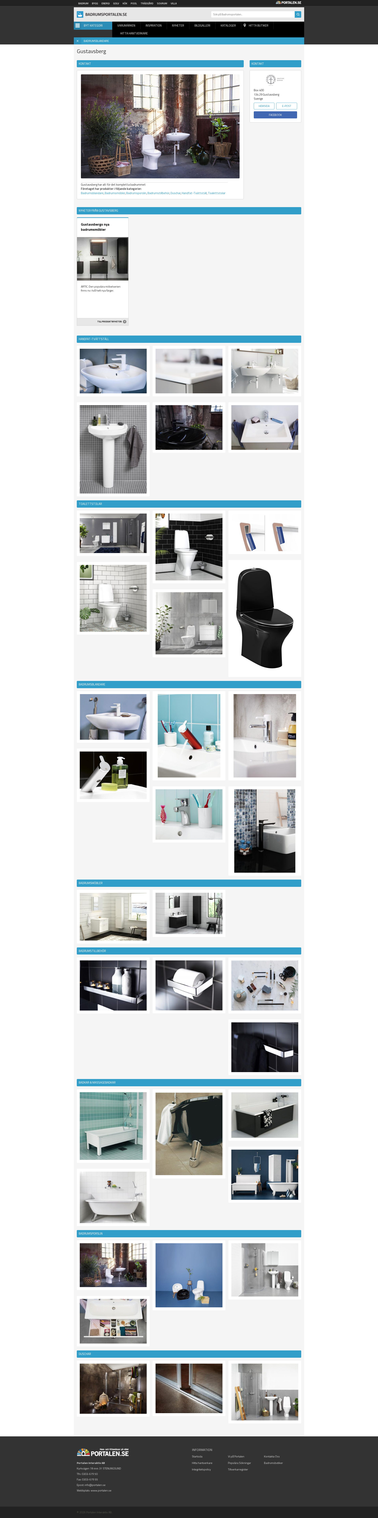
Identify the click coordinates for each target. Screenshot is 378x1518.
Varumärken (126, 25)
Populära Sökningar (239, 1463)
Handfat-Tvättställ (194, 193)
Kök (125, 3)
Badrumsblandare (92, 193)
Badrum (83, 3)
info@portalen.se (95, 1485)
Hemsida (264, 106)
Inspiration (154, 25)
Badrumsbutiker (273, 1463)
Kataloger (228, 25)
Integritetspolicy (201, 1469)
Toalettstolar (216, 193)
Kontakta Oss (272, 1456)
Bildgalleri (202, 25)
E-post (286, 106)
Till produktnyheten (109, 321)
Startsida (197, 1456)
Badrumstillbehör (158, 193)
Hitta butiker (258, 25)
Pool (134, 3)
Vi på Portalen (236, 1456)
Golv (116, 3)
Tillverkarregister (238, 1469)
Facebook (275, 115)
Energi (106, 3)
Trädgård (147, 3)
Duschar (175, 193)
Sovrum (162, 3)
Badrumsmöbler (115, 193)
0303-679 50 (90, 1474)
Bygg (95, 3)
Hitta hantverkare (134, 33)
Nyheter (178, 25)
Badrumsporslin (136, 193)
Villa (174, 3)
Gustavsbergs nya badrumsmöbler (95, 227)
